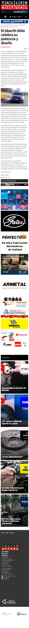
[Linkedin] (19, 17)
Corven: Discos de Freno (12, 457)
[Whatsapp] (21, 17)
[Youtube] (10, 17)
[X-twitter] (17, 17)
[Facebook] (15, 17)
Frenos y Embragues (6, 454)
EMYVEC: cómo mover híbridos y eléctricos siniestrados (11, 521)
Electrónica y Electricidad (7, 485)
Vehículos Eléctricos (6, 516)
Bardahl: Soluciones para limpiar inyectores (13, 489)
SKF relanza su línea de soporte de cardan (12, 422)
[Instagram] (13, 17)
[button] (5, 16)
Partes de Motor (5, 385)
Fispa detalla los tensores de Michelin (14, 389)
